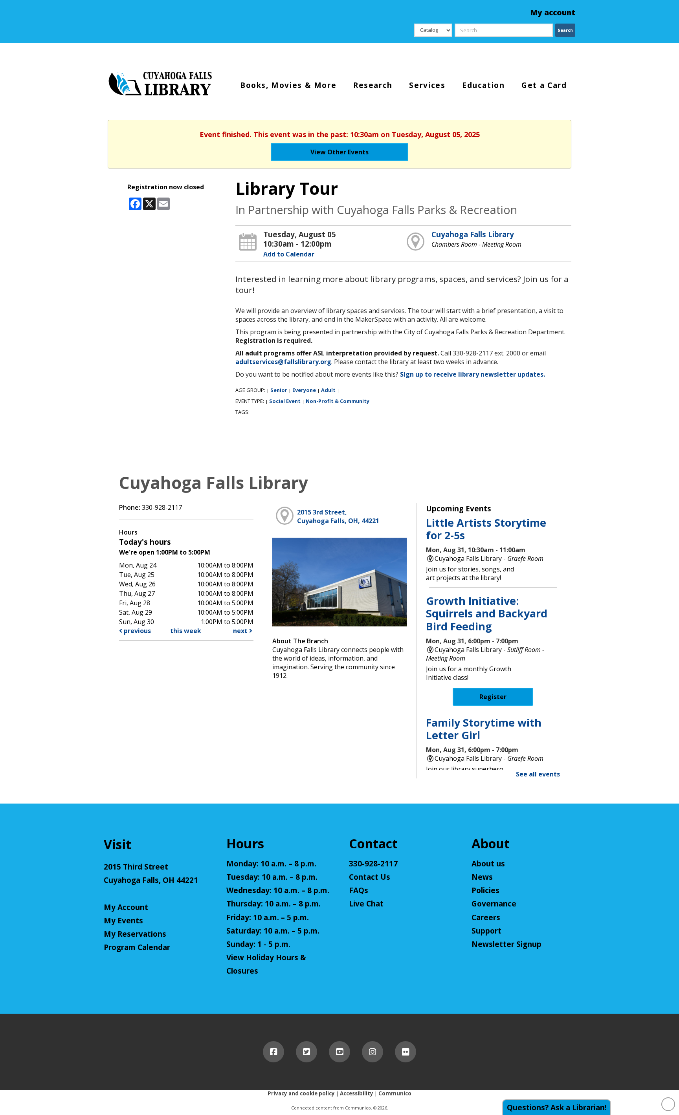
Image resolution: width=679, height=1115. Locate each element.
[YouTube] (339, 1051)
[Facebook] (273, 1051)
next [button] (241, 630)
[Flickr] (405, 1051)
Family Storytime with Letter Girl (483, 728)
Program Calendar (137, 947)
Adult (328, 390)
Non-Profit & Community (337, 401)
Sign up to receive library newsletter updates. (472, 374)
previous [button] (136, 630)
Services (427, 84)
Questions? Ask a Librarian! (557, 1107)
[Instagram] (372, 1051)
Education (483, 84)
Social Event (285, 401)
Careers (486, 917)
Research (373, 84)
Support (486, 931)
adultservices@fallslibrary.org (283, 361)
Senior (278, 390)
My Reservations (135, 934)
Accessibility (356, 1093)
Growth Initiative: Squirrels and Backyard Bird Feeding (486, 613)
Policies (485, 890)
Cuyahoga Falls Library (472, 234)
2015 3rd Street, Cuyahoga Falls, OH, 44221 (338, 516)
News (482, 877)
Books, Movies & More (288, 84)
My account (552, 12)
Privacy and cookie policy (301, 1093)
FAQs (358, 890)
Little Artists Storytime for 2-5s (486, 528)
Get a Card (544, 84)
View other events (339, 152)
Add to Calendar (288, 254)
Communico (394, 1093)
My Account (126, 907)
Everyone (304, 390)
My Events (123, 920)
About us (488, 864)
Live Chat (366, 904)
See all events (538, 774)
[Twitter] (306, 1051)
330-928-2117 (373, 864)
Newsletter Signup (506, 944)
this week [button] (185, 630)
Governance (494, 904)
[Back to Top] (668, 1104)
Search (565, 30)
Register (492, 696)
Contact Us (369, 877)
